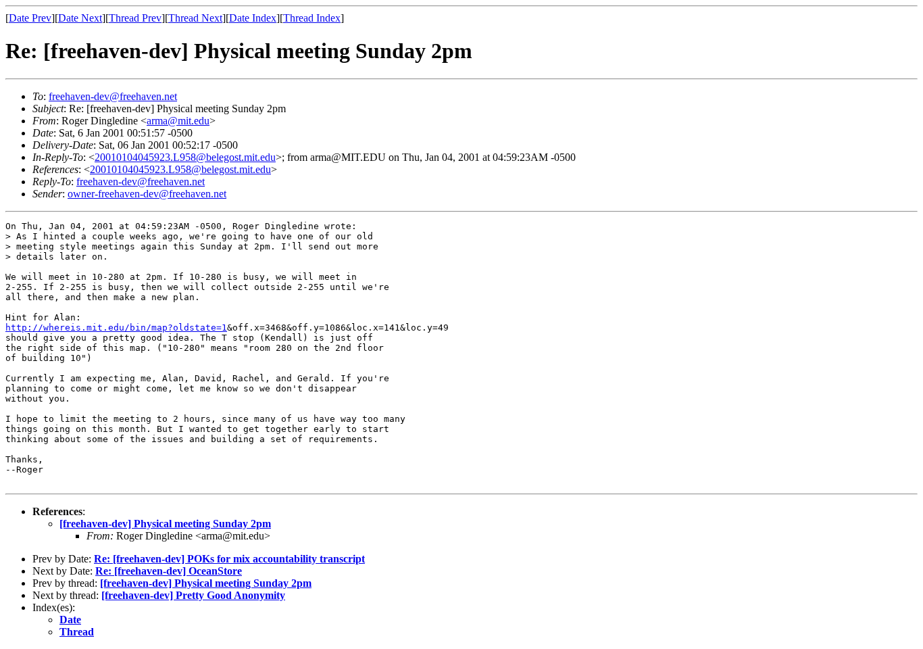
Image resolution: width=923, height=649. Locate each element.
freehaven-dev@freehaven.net (113, 96)
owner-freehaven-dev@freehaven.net (147, 193)
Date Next (80, 18)
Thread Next (195, 18)
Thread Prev (135, 18)
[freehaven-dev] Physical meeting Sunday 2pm (165, 523)
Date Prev (30, 18)
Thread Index (312, 18)
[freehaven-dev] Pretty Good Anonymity (193, 595)
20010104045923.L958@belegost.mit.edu (185, 157)
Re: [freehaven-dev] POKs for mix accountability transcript (229, 558)
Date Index (252, 18)
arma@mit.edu (178, 120)
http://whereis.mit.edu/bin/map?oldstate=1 (116, 327)
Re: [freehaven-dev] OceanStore (168, 571)
